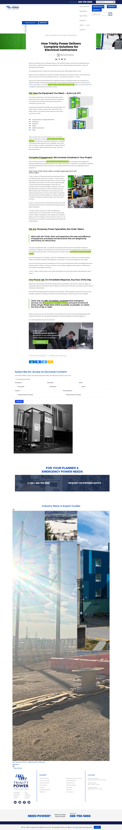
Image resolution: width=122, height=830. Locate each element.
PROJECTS (16, 796)
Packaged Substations (44, 789)
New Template (43, 785)
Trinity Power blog (52, 35)
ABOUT (15, 798)
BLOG (26, 792)
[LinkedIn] (15, 802)
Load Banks (69, 789)
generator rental (55, 265)
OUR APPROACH (85, 6)
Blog (88, 25)
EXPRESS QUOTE (30, 23)
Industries (83, 16)
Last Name (50, 382)
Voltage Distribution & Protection (74, 778)
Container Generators (44, 780)
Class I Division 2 (70, 792)
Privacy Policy (78, 827)
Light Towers (69, 787)
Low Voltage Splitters (71, 780)
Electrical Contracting (68, 35)
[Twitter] (44, 361)
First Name (18, 382)
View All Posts (18, 768)
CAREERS (27, 794)
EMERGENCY (43, 22)
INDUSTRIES (17, 794)
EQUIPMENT (17, 792)
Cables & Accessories (71, 785)
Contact (83, 30)
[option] (28, 638)
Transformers (42, 792)
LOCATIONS (27, 796)
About (82, 25)
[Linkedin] (32, 361)
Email (81, 382)
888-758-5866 (85, 2)
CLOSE (97, 827)
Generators (42, 787)
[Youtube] (19, 802)
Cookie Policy (88, 827)
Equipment (83, 11)
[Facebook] (38, 361)
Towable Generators (44, 778)
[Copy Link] (50, 361)
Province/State (68, 391)
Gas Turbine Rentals (44, 783)
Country (18, 391)
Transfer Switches (70, 783)
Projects (83, 20)
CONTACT (27, 798)
